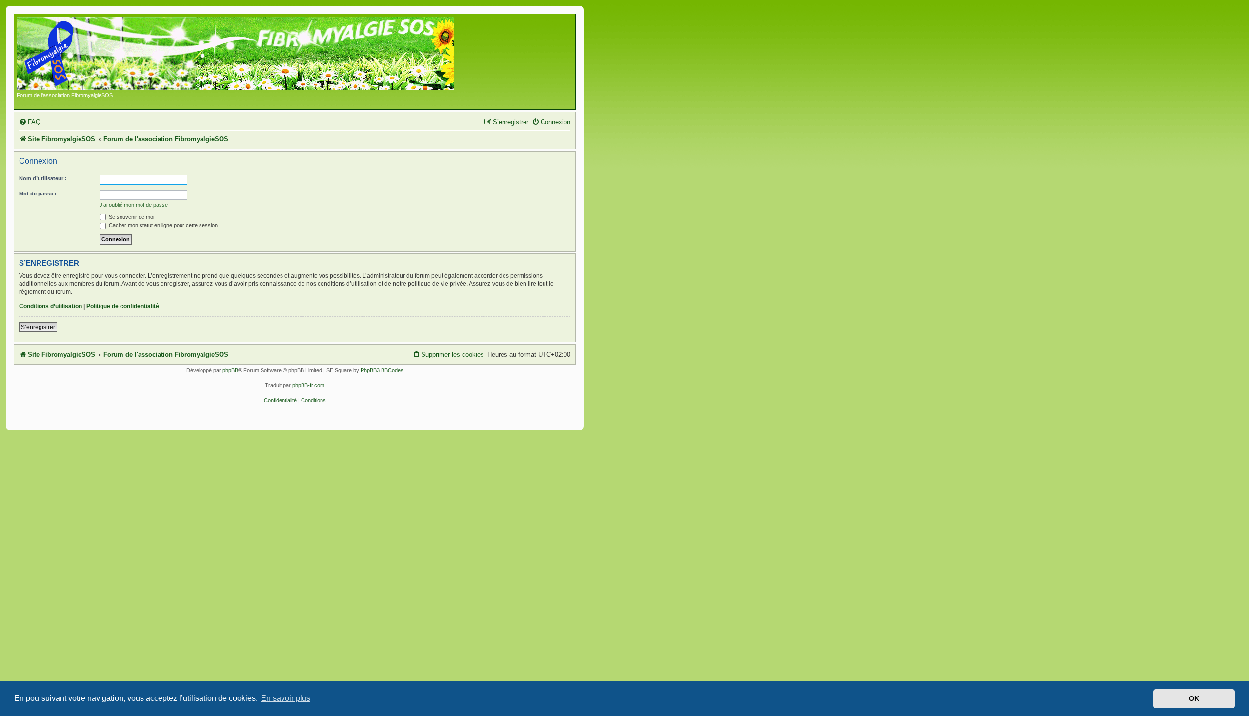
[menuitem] (29, 122)
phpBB (230, 370)
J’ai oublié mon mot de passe (134, 205)
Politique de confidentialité (122, 306)
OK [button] (1194, 698)
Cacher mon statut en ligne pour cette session (162, 225)
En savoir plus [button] (285, 698)
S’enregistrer (38, 327)
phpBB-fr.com (308, 385)
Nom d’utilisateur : (43, 178)
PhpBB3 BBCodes (382, 370)
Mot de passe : (38, 193)
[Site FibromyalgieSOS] (250, 54)
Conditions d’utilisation (50, 306)
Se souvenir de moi (130, 217)
